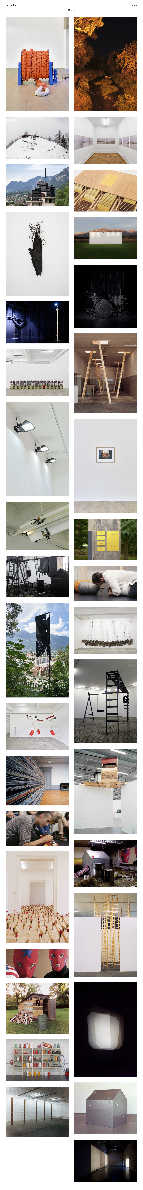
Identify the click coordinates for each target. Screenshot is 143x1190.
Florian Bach (12, 4)
